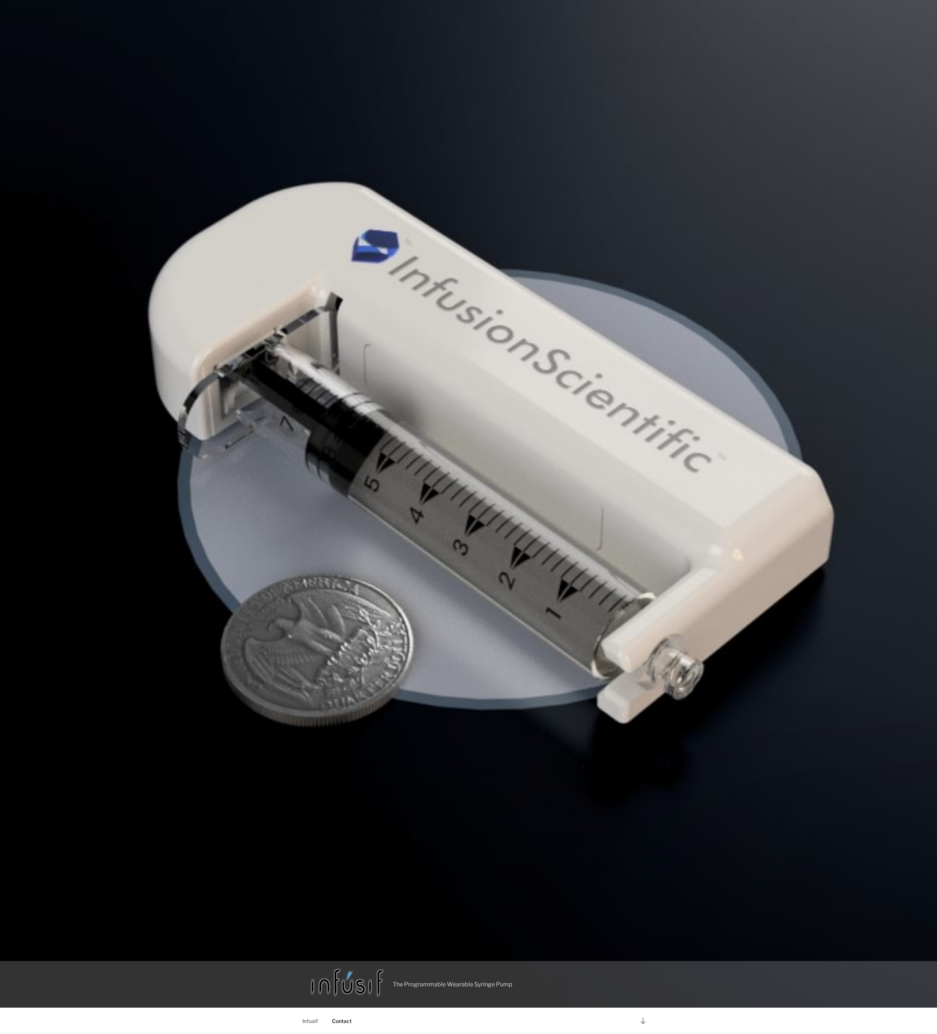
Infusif (310, 1021)
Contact (342, 1021)
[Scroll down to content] (643, 1021)
